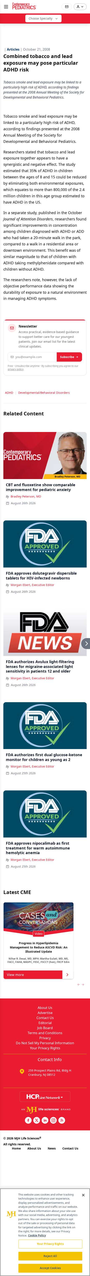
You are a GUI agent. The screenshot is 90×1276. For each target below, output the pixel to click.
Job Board (45, 1028)
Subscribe (67, 357)
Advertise (45, 1012)
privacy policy (15, 369)
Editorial (45, 1023)
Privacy (45, 1038)
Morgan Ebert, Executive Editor (32, 585)
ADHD (9, 393)
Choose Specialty (40, 18)
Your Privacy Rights (45, 1048)
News (52, 1148)
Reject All (50, 1256)
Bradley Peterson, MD (26, 496)
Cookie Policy (37, 1235)
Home (16, 1148)
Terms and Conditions (45, 1033)
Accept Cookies (50, 1268)
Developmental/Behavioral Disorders (44, 393)
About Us (45, 1007)
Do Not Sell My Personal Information (45, 1043)
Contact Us (45, 1017)
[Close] (83, 1195)
